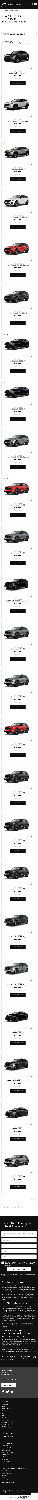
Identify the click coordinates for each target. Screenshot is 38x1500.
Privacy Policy (6, 1275)
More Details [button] (17, 83)
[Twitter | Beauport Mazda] (7, 1391)
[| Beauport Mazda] (12, 1391)
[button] (10, 43)
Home (3, 10)
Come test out (5, 1356)
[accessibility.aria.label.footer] (23, 1497)
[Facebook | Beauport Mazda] (2, 1391)
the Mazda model (24, 1325)
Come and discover (6, 1307)
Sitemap (18, 1490)
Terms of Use (25, 1490)
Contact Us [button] (8, 1385)
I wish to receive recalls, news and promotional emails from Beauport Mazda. (20, 1263)
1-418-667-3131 (12, 1379)
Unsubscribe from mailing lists (14, 1492)
